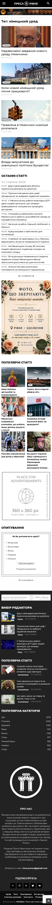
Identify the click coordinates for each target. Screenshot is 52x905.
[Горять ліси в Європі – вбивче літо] (39, 377)
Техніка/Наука (8, 741)
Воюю (11, 551)
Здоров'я (5, 725)
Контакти (28, 897)
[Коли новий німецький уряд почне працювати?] (26, 73)
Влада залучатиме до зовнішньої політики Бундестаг (25, 163)
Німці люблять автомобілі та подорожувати (9, 392)
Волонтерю (13, 547)
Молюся (12, 559)
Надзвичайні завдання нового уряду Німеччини (24, 52)
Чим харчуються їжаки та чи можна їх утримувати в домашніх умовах (33, 684)
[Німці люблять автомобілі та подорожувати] (13, 377)
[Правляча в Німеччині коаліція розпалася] (26, 111)
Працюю (12, 555)
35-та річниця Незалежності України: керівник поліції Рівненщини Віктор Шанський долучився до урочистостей (24, 259)
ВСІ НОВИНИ (25, 276)
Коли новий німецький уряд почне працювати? (22, 89)
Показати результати (26, 569)
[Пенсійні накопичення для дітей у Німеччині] (13, 442)
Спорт (4, 749)
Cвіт (3, 717)
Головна (5, 18)
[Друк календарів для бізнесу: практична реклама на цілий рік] (8, 616)
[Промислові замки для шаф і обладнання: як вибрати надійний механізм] (8, 629)
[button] (48, 3)
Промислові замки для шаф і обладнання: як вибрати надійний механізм (31, 629)
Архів (8, 894)
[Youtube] (39, 885)
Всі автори (39, 894)
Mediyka (20, 902)
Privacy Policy (41, 897)
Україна (5, 745)
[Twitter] (33, 885)
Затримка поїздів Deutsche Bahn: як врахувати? (37, 422)
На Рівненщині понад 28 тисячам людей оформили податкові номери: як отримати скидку (23, 249)
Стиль (4, 737)
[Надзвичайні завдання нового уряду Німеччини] (26, 36)
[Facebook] (13, 885)
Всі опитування (26, 580)
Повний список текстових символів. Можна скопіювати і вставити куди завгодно (32, 669)
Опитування (26, 894)
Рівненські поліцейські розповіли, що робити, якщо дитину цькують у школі (13, 424)
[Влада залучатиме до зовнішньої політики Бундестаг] (26, 148)
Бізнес (4, 733)
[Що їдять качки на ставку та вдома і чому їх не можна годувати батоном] (8, 699)
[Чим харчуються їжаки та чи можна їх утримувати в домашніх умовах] (8, 684)
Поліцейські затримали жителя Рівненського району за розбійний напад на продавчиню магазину (25, 217)
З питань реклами (12, 897)
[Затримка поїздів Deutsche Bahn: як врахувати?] (39, 406)
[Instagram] (19, 885)
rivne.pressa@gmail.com (35, 868)
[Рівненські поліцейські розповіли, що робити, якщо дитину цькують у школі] (13, 406)
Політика (5, 721)
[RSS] (26, 885)
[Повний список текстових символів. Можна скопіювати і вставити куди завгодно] (8, 669)
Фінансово (13, 543)
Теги (13, 18)
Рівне (4, 729)
